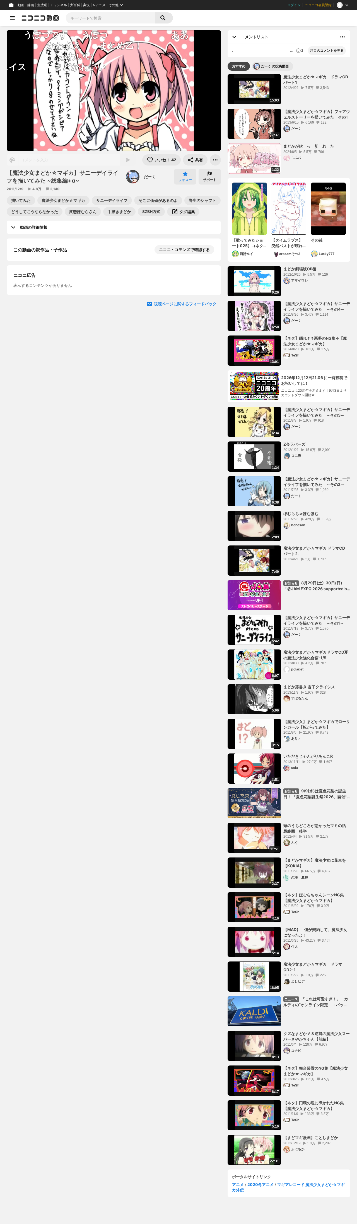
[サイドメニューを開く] (12, 17)
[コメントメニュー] (342, 36)
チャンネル (58, 5)
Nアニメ (99, 5)
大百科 (75, 5)
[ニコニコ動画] (40, 18)
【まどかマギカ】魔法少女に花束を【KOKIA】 (314, 863)
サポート (209, 180)
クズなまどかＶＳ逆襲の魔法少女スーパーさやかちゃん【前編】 (316, 1036)
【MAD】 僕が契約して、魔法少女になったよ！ (315, 932)
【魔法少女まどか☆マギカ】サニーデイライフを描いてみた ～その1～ (316, 620)
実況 (86, 5)
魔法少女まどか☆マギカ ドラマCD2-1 (312, 967)
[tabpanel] (289, 619)
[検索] (164, 17)
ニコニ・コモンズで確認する (184, 249)
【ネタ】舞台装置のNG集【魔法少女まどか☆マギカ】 (315, 1071)
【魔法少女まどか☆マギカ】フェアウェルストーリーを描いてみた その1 (316, 114)
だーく (150, 176)
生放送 (42, 5)
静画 (30, 5)
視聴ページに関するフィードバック (185, 412)
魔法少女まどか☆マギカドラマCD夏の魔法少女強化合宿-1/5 (315, 655)
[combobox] (110, 17)
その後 (317, 240)
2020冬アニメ (260, 1184)
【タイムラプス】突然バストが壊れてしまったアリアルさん (287, 243)
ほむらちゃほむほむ (301, 513)
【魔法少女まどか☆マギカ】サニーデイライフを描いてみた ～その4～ (316, 306)
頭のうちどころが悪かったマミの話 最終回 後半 (316, 828)
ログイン (294, 5)
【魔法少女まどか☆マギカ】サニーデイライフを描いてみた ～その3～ (316, 412)
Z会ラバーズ (294, 444)
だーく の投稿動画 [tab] (275, 66)
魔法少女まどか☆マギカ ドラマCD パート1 (316, 79)
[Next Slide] (209, 359)
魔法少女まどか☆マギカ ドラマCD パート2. (316, 551)
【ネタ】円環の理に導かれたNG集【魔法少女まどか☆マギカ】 (313, 1105)
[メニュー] (215, 160)
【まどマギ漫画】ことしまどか (310, 1137)
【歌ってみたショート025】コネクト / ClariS (247, 243)
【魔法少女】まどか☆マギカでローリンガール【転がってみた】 (316, 724)
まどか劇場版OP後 (299, 268)
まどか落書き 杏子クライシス (309, 686)
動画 (21, 5)
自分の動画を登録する (45, 307)
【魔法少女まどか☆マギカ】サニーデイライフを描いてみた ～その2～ (316, 481)
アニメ (238, 1184)
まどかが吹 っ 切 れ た (308, 146)
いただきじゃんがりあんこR (308, 756)
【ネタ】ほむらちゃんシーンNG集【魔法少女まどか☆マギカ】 (313, 897)
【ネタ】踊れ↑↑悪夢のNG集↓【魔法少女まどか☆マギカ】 (315, 341)
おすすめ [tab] (238, 66)
